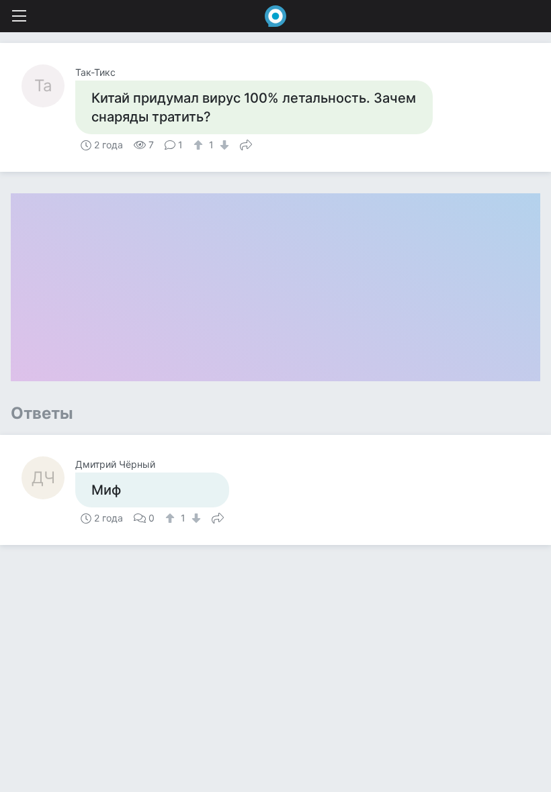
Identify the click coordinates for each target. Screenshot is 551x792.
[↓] (222, 145)
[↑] (200, 145)
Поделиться (246, 143)
